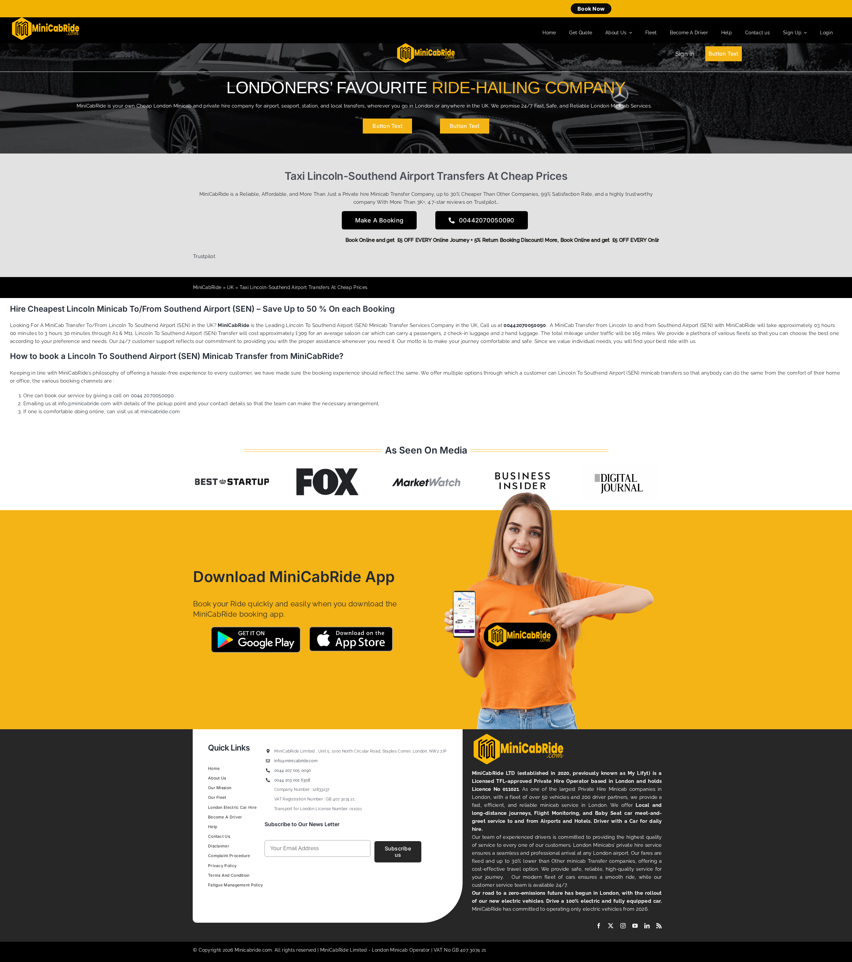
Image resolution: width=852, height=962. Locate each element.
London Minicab (390, 950)
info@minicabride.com (84, 404)
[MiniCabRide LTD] (46, 20)
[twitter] (610, 925)
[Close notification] (841, 9)
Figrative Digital (291, 900)
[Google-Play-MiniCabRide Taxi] (255, 629)
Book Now (591, 8)
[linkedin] (647, 925)
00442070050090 (525, 325)
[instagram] (623, 925)
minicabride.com (160, 412)
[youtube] (635, 925)
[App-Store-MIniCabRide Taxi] (350, 629)
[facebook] (598, 925)
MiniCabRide (207, 287)
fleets (743, 333)
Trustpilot (204, 256)
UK (230, 287)
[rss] (659, 925)
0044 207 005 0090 (292, 770)
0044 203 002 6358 (292, 780)
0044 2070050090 (152, 396)
